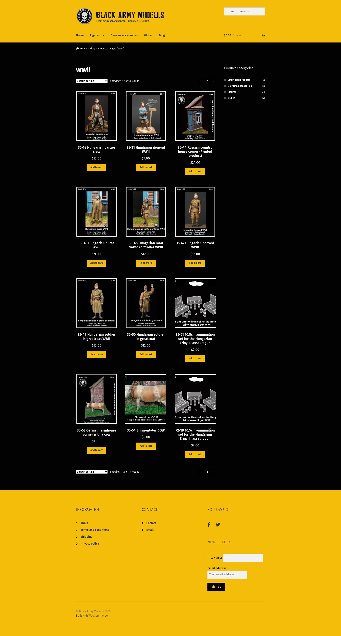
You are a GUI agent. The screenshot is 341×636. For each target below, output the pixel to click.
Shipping (86, 536)
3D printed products (239, 79)
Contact (151, 523)
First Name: (215, 557)
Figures (95, 35)
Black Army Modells (124, 15)
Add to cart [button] (96, 167)
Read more (146, 262)
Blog (162, 35)
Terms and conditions (95, 529)
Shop (92, 48)
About (84, 523)
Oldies (148, 35)
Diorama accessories (124, 35)
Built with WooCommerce (92, 615)
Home (80, 35)
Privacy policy (90, 543)
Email (150, 529)
